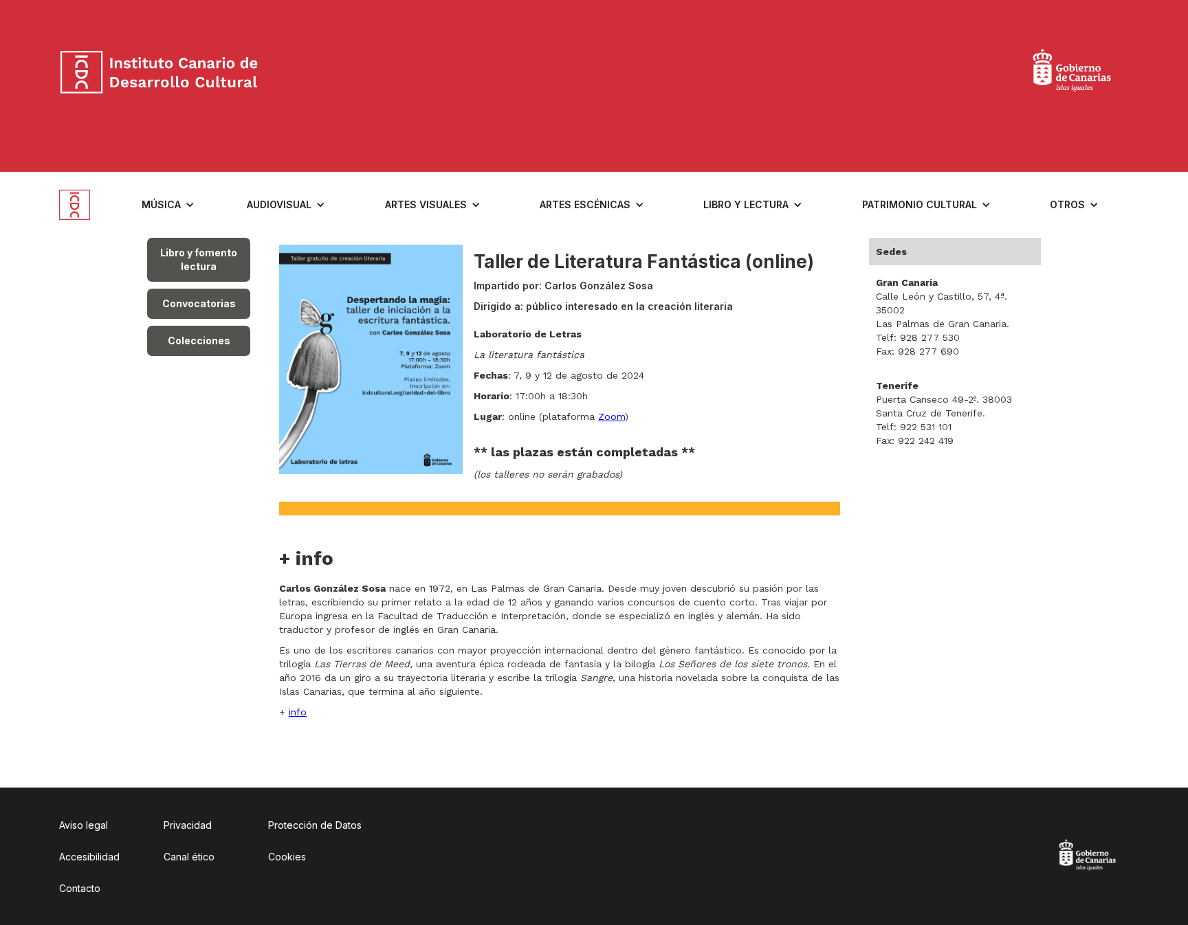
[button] (168, 204)
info (298, 711)
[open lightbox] (371, 359)
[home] (85, 205)
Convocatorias (199, 303)
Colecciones (199, 340)
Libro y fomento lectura (198, 259)
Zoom (611, 416)
